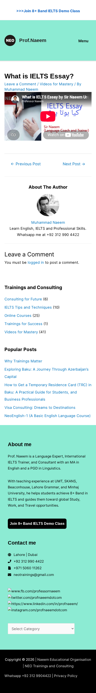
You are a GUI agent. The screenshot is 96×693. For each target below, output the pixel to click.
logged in (36, 262)
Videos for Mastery (56, 84)
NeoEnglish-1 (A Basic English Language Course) (47, 415)
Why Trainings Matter (23, 361)
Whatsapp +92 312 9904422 (27, 676)
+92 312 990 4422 (29, 561)
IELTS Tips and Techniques (28, 307)
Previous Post (26, 164)
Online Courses (17, 315)
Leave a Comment (20, 84)
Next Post (74, 164)
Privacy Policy (65, 676)
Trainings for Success (23, 324)
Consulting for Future (23, 299)
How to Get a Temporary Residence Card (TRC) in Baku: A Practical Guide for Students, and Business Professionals (48, 392)
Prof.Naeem (32, 40)
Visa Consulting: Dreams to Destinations (39, 407)
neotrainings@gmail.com (34, 575)
